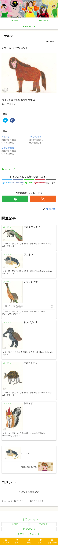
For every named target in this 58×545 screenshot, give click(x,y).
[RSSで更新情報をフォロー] (43, 199)
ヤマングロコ (7, 148)
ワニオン (5, 137)
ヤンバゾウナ (35, 137)
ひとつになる (9, 169)
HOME (15, 524)
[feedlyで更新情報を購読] (15, 199)
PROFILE (43, 524)
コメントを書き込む (29, 492)
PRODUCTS (29, 529)
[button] (52, 306)
